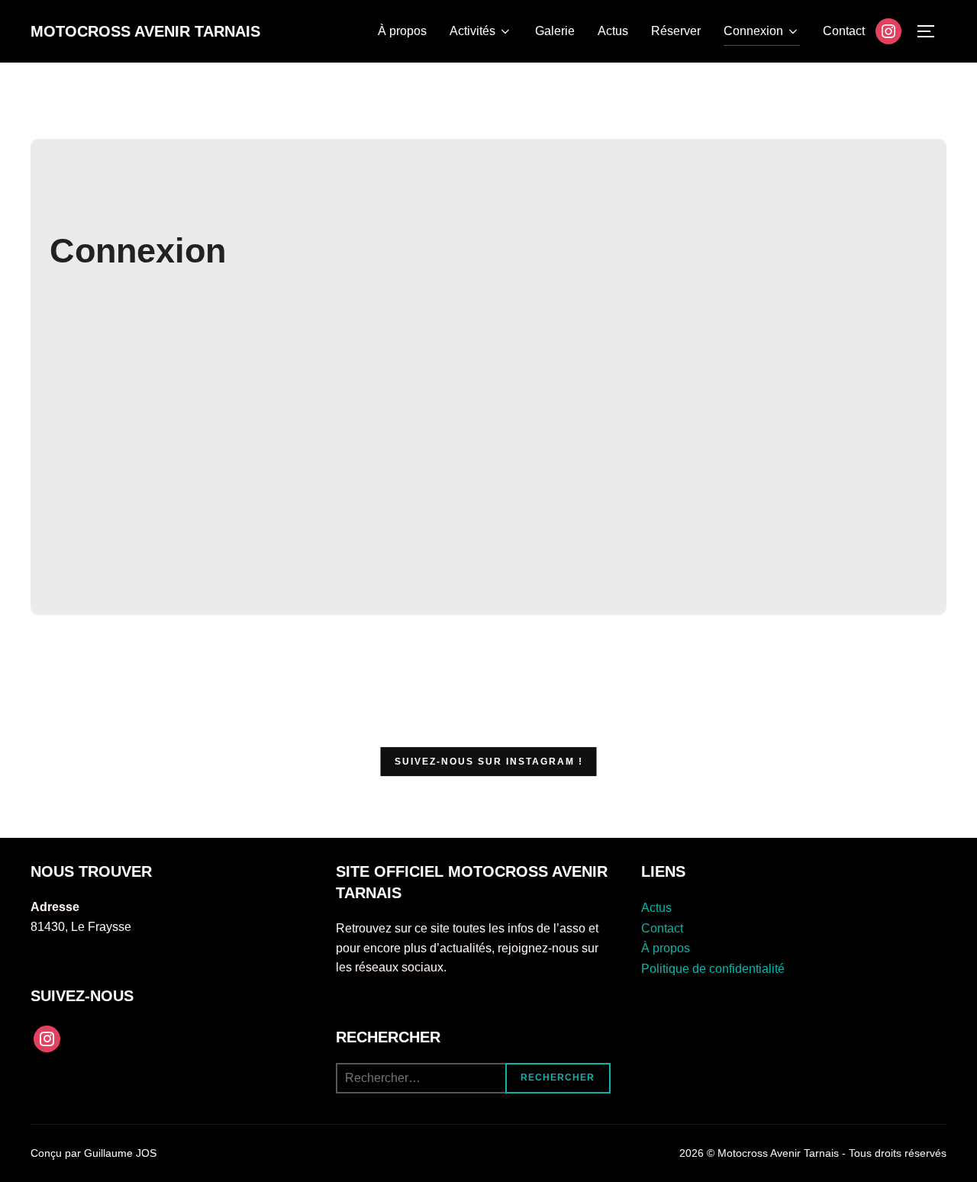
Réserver (676, 30)
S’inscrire (578, 519)
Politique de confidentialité (713, 968)
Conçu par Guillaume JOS (93, 1153)
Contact (844, 30)
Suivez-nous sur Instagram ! (489, 761)
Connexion (753, 30)
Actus (613, 30)
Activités (472, 30)
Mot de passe (357, 408)
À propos (402, 30)
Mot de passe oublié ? (488, 564)
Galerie (555, 30)
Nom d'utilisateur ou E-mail (394, 343)
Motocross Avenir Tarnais (145, 31)
